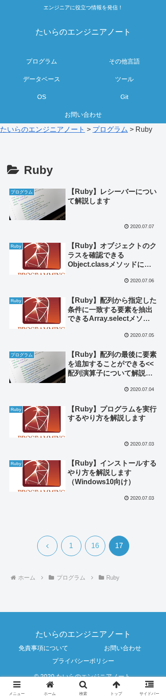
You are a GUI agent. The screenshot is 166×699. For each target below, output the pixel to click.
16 (95, 545)
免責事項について (43, 648)
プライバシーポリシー (83, 660)
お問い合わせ (122, 648)
